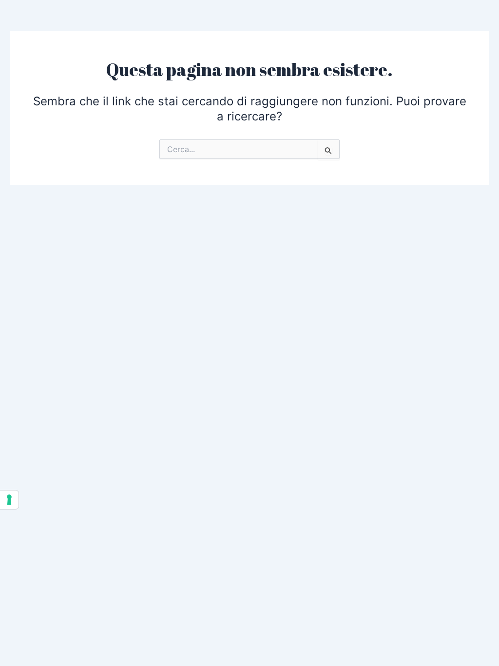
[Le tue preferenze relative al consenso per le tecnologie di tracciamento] (9, 499)
